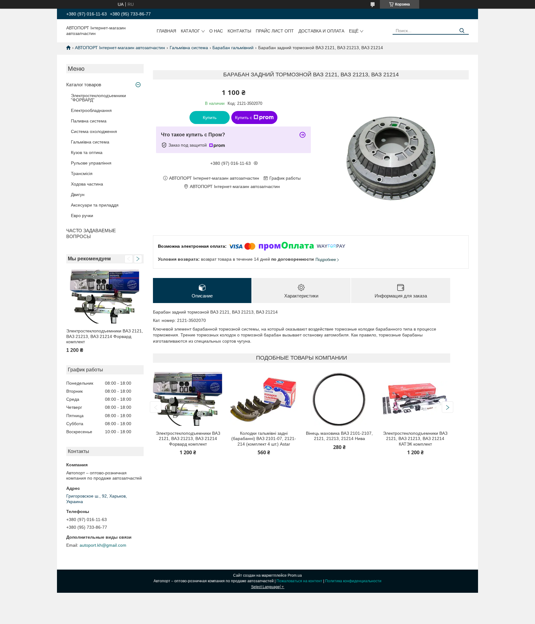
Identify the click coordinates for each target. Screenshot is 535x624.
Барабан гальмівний (233, 47)
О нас (216, 30)
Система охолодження (94, 131)
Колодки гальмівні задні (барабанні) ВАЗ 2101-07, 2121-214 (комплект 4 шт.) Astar (263, 439)
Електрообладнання (91, 110)
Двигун (78, 194)
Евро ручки (82, 215)
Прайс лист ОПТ (275, 30)
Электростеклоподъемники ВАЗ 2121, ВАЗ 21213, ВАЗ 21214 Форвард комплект (104, 336)
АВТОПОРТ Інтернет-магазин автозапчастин (120, 47)
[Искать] (462, 31)
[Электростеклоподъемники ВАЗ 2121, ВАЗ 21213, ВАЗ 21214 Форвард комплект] (105, 297)
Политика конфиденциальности (353, 581)
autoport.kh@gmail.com (103, 545)
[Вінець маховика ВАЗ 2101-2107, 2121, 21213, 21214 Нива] (339, 399)
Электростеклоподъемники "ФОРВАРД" (98, 97)
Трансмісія (82, 173)
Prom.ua (295, 575)
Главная (166, 30)
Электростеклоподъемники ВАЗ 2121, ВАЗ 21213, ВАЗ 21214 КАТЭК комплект (415, 439)
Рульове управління (91, 162)
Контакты (239, 30)
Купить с (243, 117)
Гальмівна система (189, 47)
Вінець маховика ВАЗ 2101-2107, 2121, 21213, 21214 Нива (339, 436)
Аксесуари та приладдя (95, 205)
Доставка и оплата (321, 30)
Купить (209, 117)
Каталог (190, 30)
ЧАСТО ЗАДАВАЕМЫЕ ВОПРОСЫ (91, 233)
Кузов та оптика (86, 152)
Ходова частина (87, 184)
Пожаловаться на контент (299, 581)
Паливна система (89, 120)
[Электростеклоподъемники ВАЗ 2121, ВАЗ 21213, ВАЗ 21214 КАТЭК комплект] (415, 399)
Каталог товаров (83, 84)
